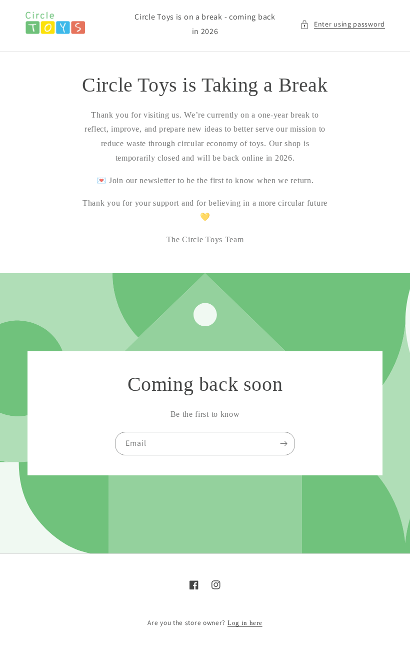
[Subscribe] (283, 443)
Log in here (245, 622)
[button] (342, 24)
